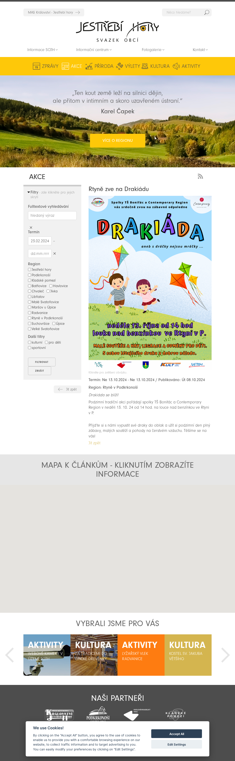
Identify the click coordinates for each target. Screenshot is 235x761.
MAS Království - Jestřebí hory (50, 12)
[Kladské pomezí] (175, 712)
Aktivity (191, 66)
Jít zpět (71, 389)
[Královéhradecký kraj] (137, 712)
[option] (46, 655)
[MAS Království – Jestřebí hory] (59, 712)
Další (225, 655)
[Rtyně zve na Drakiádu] (150, 368)
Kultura (160, 66)
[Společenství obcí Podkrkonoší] (98, 713)
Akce (76, 66)
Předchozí (9, 655)
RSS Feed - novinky (201, 176)
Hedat (206, 12)
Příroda (104, 66)
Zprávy (50, 66)
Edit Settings (177, 744)
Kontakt (199, 49)
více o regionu (118, 140)
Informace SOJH (41, 49)
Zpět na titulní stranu (117, 31)
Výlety (132, 66)
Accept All (176, 734)
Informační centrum (92, 49)
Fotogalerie (152, 49)
